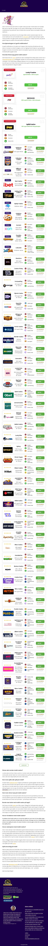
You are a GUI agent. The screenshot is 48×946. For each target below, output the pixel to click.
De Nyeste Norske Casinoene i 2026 (32, 924)
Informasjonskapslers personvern (32, 938)
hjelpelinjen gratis (13, 864)
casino (14, 57)
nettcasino (25, 37)
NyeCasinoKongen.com (8, 59)
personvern (27, 935)
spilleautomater (13, 782)
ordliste (26, 933)
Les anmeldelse (31, 87)
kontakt (26, 936)
